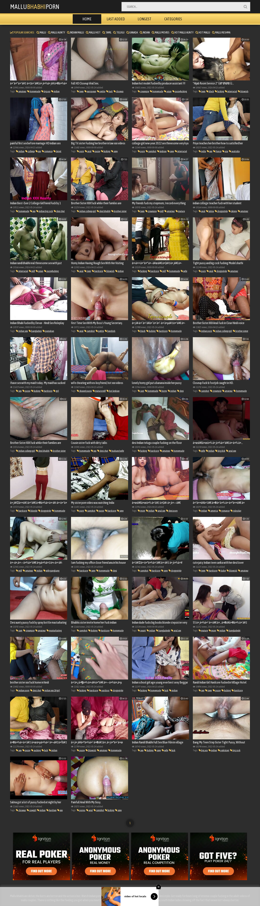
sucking (37, 750)
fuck (166, 690)
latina (211, 211)
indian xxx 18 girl (52, 690)
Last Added (116, 19)
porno (82, 810)
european (91, 91)
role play (237, 510)
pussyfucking (181, 91)
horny (164, 390)
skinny (234, 211)
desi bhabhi (104, 211)
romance (48, 151)
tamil (108, 32)
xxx (39, 151)
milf (161, 211)
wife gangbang (52, 570)
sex (20, 390)
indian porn (206, 331)
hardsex (52, 810)
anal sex (232, 450)
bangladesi (36, 331)
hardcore (98, 271)
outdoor (105, 690)
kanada (133, 32)
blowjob (244, 91)
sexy (115, 151)
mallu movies (161, 32)
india (203, 151)
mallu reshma (222, 32)
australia (235, 151)
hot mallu (204, 32)
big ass (46, 91)
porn (81, 151)
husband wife (117, 450)
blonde (33, 510)
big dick (221, 450)
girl (57, 390)
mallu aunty (58, 32)
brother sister (120, 211)
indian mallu (77, 32)
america (214, 510)
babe (223, 570)
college (31, 151)
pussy (97, 151)
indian (146, 32)
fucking (220, 91)
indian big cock (45, 211)
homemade (34, 91)
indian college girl (87, 211)
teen (81, 91)
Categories (173, 19)
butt (110, 91)
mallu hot (94, 32)
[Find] (245, 6)
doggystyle (222, 211)
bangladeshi (164, 630)
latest (58, 151)
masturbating (55, 630)
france (218, 151)
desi (181, 390)
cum (142, 390)
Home (86, 19)
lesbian (163, 151)
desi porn (173, 510)
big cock (236, 750)
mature (181, 211)
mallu (42, 32)
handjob (111, 331)
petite (102, 91)
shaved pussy (85, 390)
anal (89, 151)
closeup (120, 91)
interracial (232, 91)
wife (185, 271)
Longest (144, 19)
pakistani (224, 750)
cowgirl (32, 810)
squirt (143, 630)
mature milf (100, 390)
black (211, 91)
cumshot (152, 151)
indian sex (23, 331)
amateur (22, 91)
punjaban (49, 331)
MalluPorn (34, 6)
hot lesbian (114, 390)
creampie (144, 91)
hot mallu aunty (184, 32)
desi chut (60, 211)
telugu (120, 32)
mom (142, 510)
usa (226, 151)
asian (168, 91)
